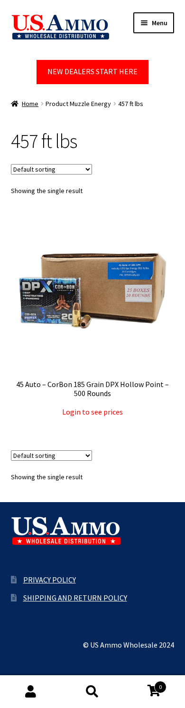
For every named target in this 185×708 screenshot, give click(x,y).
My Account (31, 692)
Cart (142, 683)
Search (92, 692)
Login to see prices (92, 412)
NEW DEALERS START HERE (92, 71)
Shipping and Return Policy (75, 597)
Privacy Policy (49, 579)
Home (30, 103)
